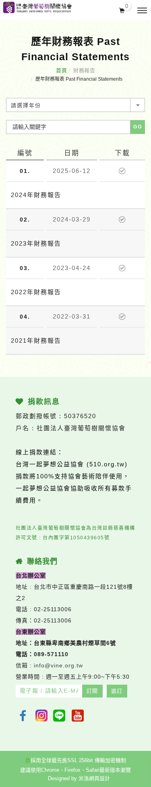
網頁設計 (99, 778)
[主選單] (142, 11)
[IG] (41, 716)
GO (137, 127)
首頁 (61, 70)
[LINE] (60, 716)
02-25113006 (53, 609)
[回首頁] (37, 7)
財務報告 (84, 70)
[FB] (23, 716)
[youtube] (78, 716)
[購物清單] (122, 10)
